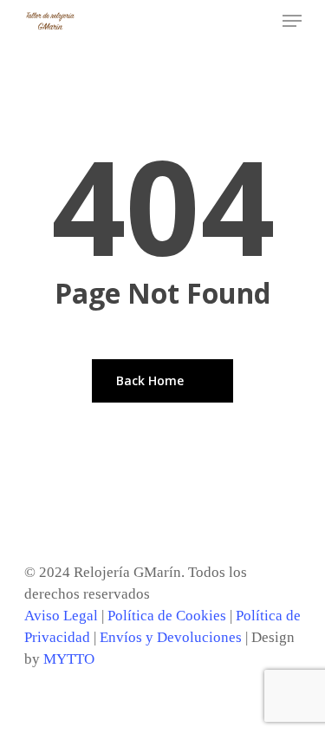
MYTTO (68, 659)
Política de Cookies (166, 615)
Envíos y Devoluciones (171, 637)
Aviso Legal (61, 615)
